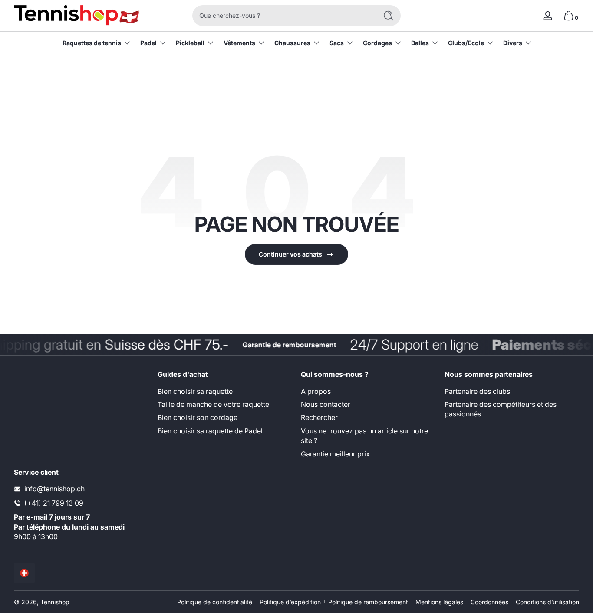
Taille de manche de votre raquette (213, 404)
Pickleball (190, 43)
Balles (420, 43)
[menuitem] (225, 391)
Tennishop (54, 602)
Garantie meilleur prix (335, 454)
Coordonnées (489, 602)
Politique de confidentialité (214, 602)
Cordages (377, 43)
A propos (316, 391)
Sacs (336, 43)
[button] (568, 16)
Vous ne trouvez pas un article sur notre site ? (364, 435)
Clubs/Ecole (466, 43)
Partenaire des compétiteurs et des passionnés (501, 409)
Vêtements (239, 43)
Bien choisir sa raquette (195, 391)
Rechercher (319, 417)
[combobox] (282, 15)
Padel (148, 43)
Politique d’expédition (290, 602)
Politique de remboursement (368, 602)
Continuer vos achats (290, 254)
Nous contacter (325, 404)
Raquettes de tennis (92, 43)
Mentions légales (439, 602)
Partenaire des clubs (477, 391)
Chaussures (292, 43)
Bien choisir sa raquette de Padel (210, 430)
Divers (512, 43)
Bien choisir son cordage (197, 417)
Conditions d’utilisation (547, 602)
